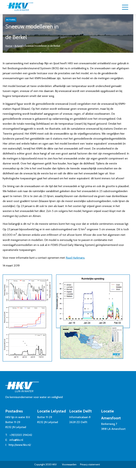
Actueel (19, 45)
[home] (20, 7)
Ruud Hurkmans (75, 257)
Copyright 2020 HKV (45, 464)
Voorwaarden (69, 464)
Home (8, 45)
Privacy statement (90, 464)
